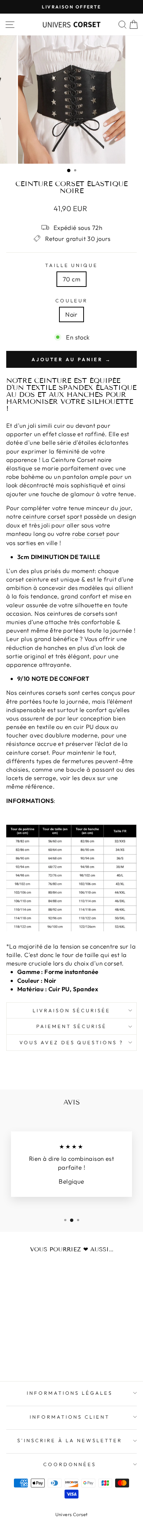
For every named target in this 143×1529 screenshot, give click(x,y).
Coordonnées (69, 1464)
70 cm (71, 279)
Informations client (70, 1417)
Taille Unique (71, 265)
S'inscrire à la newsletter (69, 1440)
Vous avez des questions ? (71, 1042)
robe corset (88, 533)
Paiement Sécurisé (71, 1026)
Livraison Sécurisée (71, 1010)
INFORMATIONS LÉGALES (70, 1393)
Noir (71, 314)
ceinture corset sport (52, 516)
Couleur (71, 300)
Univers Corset (71, 1514)
